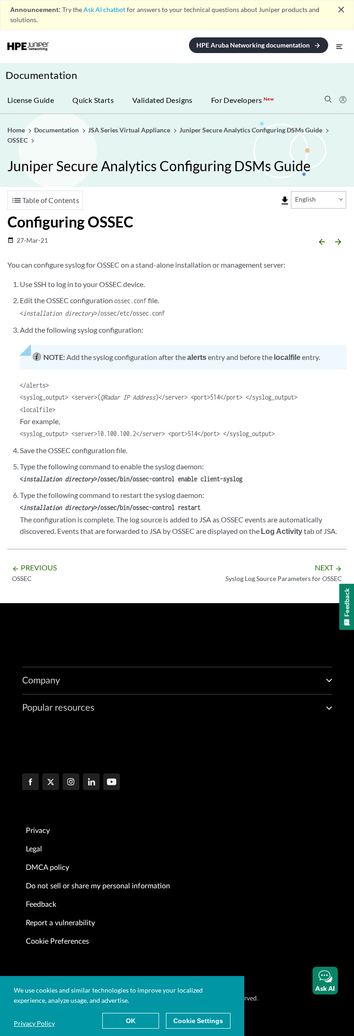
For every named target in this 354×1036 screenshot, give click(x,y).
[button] (325, 980)
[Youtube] (111, 782)
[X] (50, 782)
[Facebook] (30, 782)
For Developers (242, 100)
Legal (34, 849)
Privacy (38, 830)
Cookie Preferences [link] (57, 941)
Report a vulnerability (60, 923)
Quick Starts (93, 100)
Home (16, 130)
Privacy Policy (34, 1023)
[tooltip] (284, 200)
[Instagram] (71, 782)
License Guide (30, 100)
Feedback (41, 904)
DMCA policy (47, 867)
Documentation (41, 75)
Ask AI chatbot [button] (104, 9)
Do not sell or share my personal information (98, 886)
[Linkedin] (91, 782)
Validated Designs (162, 100)
